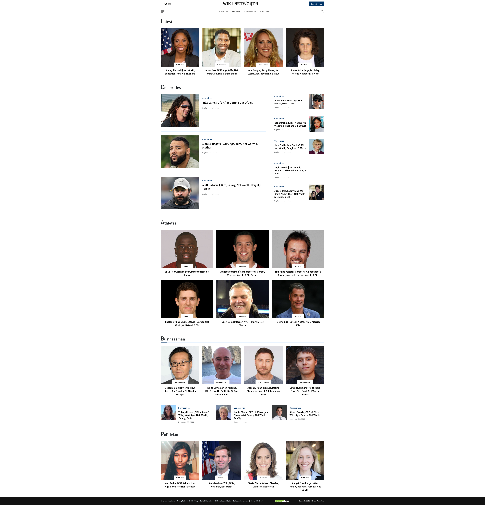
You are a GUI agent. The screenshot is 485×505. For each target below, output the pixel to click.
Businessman (250, 11)
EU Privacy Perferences (240, 501)
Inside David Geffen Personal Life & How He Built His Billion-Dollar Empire (221, 391)
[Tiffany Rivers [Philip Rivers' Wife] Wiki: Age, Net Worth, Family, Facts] (168, 412)
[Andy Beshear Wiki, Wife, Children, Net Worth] (221, 460)
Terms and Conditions (168, 501)
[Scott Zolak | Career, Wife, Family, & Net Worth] (242, 299)
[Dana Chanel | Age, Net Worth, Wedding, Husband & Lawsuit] (316, 124)
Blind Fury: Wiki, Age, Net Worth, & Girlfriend (288, 102)
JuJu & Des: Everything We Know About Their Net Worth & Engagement (289, 194)
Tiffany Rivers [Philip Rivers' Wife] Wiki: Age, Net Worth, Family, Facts (193, 415)
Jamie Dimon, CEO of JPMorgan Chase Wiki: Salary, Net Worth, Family (251, 415)
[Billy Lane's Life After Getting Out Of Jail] (180, 110)
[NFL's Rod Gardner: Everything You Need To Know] (187, 249)
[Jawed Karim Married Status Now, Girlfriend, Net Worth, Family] (305, 365)
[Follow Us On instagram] (169, 4)
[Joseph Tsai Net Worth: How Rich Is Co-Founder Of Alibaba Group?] (180, 365)
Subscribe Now (316, 4)
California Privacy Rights (223, 501)
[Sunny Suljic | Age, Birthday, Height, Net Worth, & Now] (305, 47)
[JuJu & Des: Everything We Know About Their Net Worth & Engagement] (316, 192)
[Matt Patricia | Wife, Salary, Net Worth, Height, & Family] (180, 193)
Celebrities (223, 11)
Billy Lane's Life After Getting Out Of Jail (227, 103)
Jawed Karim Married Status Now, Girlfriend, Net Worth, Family (305, 391)
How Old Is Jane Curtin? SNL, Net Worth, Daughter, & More (290, 147)
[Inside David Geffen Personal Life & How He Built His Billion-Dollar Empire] (221, 365)
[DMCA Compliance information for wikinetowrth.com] (282, 501)
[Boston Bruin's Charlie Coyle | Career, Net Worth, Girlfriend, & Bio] (187, 299)
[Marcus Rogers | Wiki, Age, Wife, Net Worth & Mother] (180, 151)
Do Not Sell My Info (257, 501)
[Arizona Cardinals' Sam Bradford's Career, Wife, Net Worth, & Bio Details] (242, 249)
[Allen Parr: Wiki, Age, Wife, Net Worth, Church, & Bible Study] (221, 47)
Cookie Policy (193, 501)
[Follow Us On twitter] (165, 4)
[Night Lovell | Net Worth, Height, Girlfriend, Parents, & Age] (316, 168)
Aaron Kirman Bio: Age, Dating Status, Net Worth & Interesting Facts (263, 391)
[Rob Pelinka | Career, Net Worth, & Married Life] (298, 299)
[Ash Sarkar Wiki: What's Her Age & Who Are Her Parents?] (180, 460)
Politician (264, 11)
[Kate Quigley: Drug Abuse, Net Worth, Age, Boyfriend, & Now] (263, 47)
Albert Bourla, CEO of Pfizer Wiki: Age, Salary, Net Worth (304, 414)
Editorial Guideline (206, 501)
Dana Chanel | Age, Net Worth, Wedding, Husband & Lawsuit (290, 124)
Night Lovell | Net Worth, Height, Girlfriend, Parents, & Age (290, 170)
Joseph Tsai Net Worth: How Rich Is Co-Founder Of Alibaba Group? (180, 391)
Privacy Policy (181, 501)
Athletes (236, 11)
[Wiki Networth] (240, 4)
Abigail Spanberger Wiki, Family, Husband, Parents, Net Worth (305, 487)
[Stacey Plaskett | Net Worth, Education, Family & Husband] (180, 47)
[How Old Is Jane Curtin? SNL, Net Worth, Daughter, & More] (316, 146)
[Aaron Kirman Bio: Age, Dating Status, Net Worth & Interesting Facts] (263, 365)
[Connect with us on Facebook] (162, 4)
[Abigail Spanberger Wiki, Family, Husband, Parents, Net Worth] (305, 460)
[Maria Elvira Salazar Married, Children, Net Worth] (263, 460)
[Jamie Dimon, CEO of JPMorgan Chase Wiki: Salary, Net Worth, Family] (223, 412)
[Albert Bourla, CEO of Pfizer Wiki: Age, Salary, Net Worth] (279, 412)
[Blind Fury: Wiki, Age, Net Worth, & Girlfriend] (316, 101)
